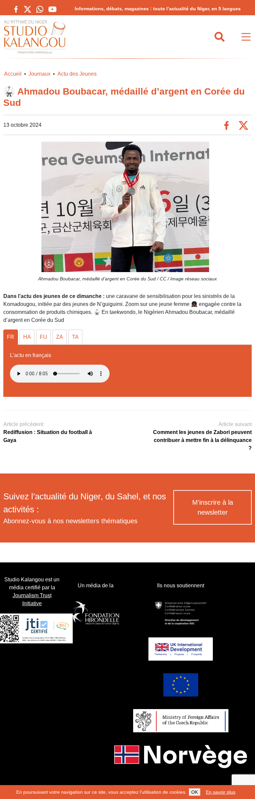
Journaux (39, 74)
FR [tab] (10, 337)
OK (194, 792)
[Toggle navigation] (246, 37)
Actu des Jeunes (77, 74)
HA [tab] (27, 337)
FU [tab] (43, 337)
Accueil (13, 74)
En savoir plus (220, 792)
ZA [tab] (59, 337)
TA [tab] (75, 337)
